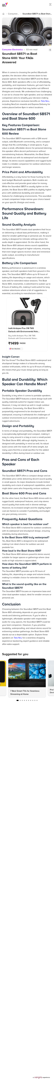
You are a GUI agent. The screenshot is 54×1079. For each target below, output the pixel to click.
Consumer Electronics (13, 13)
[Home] (3, 14)
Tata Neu (45, 101)
